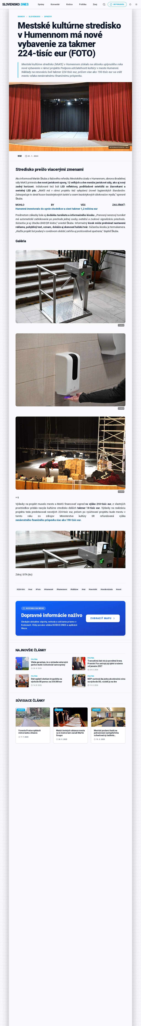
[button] (70, 497)
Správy (41, 4)
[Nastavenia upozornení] (130, 4)
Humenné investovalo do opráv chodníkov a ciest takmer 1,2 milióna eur (57, 208)
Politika (82, 4)
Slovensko (34, 17)
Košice (69, 4)
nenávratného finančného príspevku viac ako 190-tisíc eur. (48, 520)
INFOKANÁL (118, 4)
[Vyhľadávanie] (104, 4)
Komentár (55, 4)
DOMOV (21, 17)
